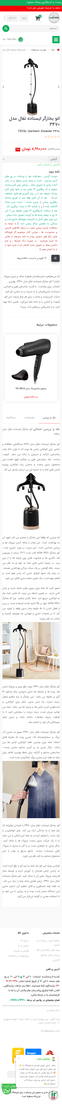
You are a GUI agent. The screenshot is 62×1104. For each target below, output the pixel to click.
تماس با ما (23, 946)
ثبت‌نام (12, 18)
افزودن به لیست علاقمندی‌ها (30, 258)
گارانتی (56, 960)
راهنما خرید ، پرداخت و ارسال (48, 943)
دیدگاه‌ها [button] (11, 418)
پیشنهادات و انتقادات (18, 956)
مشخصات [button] (29, 418)
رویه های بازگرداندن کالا (48, 950)
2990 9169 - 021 (10, 39)
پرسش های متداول (50, 955)
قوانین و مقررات (21, 951)
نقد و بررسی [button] (49, 418)
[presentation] (59, 87)
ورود (24, 18)
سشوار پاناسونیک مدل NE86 (31, 390)
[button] (38, 17)
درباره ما (25, 941)
